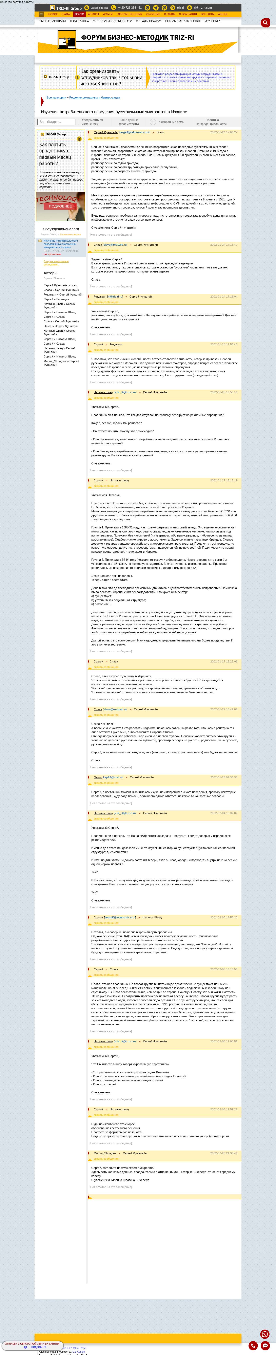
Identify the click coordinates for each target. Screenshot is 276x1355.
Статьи (66, 14)
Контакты (207, 14)
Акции (223, 14)
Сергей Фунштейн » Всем (61, 285)
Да (25, 1347)
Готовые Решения (129, 14)
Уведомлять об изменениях (92, 122)
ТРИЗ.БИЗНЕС (79, 20)
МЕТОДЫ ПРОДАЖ (148, 20)
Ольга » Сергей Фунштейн (61, 326)
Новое (53, 14)
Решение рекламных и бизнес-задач (94, 97)
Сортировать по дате (70, 234)
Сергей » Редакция (56, 299)
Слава (98, 244)
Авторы (93, 14)
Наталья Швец (103, 392)
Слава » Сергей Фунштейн (61, 289)
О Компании (188, 14)
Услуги (108, 14)
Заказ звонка (99, 7)
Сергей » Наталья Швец (60, 312)
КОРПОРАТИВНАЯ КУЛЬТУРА (112, 20)
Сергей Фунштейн (106, 132)
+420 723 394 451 (130, 7)
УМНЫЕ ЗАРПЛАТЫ (52, 20)
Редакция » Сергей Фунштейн (63, 294)
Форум (79, 14)
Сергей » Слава (54, 316)
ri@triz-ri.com (203, 7)
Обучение (153, 14)
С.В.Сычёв (79, 1351)
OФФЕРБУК (212, 20)
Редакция (100, 296)
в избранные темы (171, 122)
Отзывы (169, 14)
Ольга (98, 777)
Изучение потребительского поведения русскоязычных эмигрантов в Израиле (61, 244)
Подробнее (38, 1347)
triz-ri (180, 7)
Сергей (98, 917)
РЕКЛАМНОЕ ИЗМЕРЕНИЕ (183, 20)
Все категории (56, 97)
